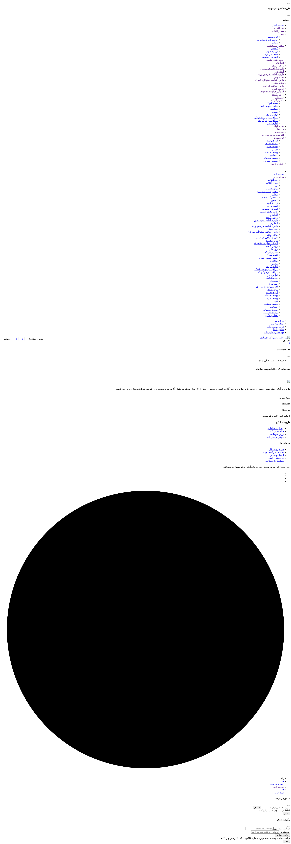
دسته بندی (278, 177)
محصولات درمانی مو (267, 39)
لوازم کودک (272, 114)
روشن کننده (278, 65)
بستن (286, 813)
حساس (274, 155)
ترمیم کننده (278, 88)
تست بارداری (271, 54)
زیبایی (275, 42)
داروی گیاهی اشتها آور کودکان (269, 80)
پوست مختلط (271, 152)
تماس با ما (278, 329)
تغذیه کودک (272, 103)
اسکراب (280, 71)
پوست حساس (270, 161)
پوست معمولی (270, 158)
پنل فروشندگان (276, 449)
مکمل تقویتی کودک (268, 106)
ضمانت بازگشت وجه (273, 452)
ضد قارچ (279, 132)
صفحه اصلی (277, 25)
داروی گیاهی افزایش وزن (271, 74)
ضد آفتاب (279, 28)
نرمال (275, 149)
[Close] (288, 15)
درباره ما (279, 320)
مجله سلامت (277, 323)
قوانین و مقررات (275, 326)
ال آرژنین (279, 62)
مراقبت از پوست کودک (266, 117)
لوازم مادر (272, 123)
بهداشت (274, 109)
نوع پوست (279, 137)
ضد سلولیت (278, 126)
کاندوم (274, 48)
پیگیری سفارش (282, 835)
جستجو (257, 807)
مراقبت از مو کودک (268, 120)
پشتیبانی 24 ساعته (274, 461)
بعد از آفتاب (278, 31)
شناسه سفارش (282, 828)
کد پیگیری (285, 831)
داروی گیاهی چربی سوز (272, 68)
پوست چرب (272, 146)
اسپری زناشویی (270, 57)
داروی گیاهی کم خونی (273, 86)
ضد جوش (279, 77)
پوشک (275, 111)
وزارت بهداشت (276, 434)
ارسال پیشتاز (277, 455)
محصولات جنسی (275, 45)
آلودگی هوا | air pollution (272, 91)
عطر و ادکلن (277, 163)
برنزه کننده (278, 83)
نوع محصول (272, 37)
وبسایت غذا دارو (276, 428)
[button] (286, 20)
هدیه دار (280, 129)
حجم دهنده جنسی (275, 60)
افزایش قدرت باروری (273, 135)
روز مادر (279, 97)
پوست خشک (271, 143)
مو (282, 34)
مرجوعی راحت (276, 458)
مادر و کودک (277, 100)
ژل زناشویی (272, 51)
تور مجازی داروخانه (274, 332)
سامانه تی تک (277, 431)
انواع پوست (272, 140)
